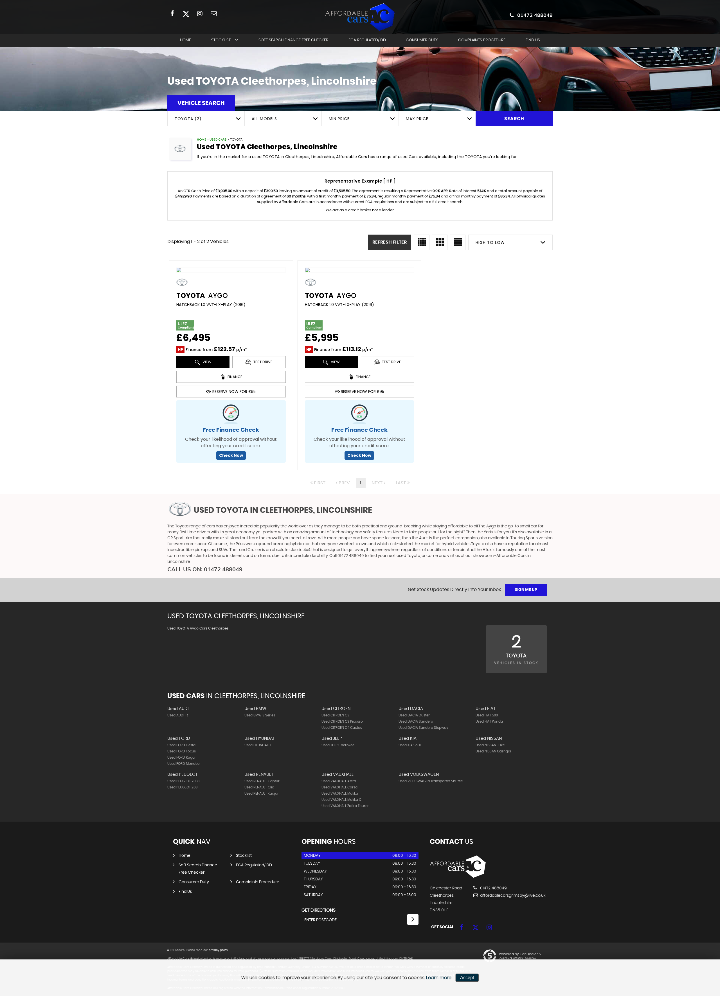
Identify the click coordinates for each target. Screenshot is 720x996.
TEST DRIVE (263, 362)
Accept (467, 977)
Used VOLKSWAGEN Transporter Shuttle (431, 781)
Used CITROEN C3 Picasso (342, 721)
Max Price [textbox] (417, 119)
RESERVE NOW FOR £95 (233, 391)
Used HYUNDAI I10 (258, 745)
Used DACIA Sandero (416, 721)
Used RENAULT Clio (259, 787)
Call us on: (204, 569)
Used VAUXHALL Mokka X (341, 799)
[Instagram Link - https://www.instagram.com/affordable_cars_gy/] (200, 13)
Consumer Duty (422, 40)
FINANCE (234, 376)
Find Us (533, 40)
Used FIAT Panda (489, 721)
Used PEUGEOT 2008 (183, 781)
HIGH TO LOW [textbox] (490, 242)
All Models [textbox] (264, 119)
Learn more (438, 977)
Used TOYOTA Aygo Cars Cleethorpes (197, 628)
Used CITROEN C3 (335, 715)
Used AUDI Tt (177, 715)
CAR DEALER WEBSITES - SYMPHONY (518, 958)
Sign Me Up (526, 590)
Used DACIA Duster (414, 715)
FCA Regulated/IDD (367, 40)
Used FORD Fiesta (181, 745)
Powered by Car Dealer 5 (520, 954)
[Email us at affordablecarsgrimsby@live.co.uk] (214, 13)
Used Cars (218, 139)
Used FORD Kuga (181, 757)
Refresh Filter (389, 242)
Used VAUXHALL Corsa (339, 787)
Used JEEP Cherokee (337, 745)
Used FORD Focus (181, 751)
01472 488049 (535, 15)
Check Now (231, 455)
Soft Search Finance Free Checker (293, 40)
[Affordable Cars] (458, 876)
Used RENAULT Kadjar (261, 793)
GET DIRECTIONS (319, 910)
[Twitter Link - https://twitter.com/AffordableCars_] (186, 13)
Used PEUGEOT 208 (182, 787)
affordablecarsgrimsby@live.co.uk (512, 896)
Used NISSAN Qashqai (493, 751)
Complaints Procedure (481, 40)
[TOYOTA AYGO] (231, 270)
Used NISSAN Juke (490, 745)
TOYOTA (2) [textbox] (188, 119)
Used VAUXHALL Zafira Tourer (345, 806)
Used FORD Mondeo (183, 763)
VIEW (207, 362)
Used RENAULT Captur (262, 781)
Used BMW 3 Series (259, 715)
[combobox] (205, 118)
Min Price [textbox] (339, 119)
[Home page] (360, 17)
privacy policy (218, 950)
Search (514, 118)
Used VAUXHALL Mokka (339, 793)
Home (185, 40)
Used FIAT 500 (487, 715)
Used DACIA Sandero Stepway (423, 727)
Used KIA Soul (410, 745)
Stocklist (221, 40)
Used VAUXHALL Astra (338, 781)
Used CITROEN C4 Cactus (341, 727)
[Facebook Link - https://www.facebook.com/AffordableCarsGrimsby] (172, 13)
